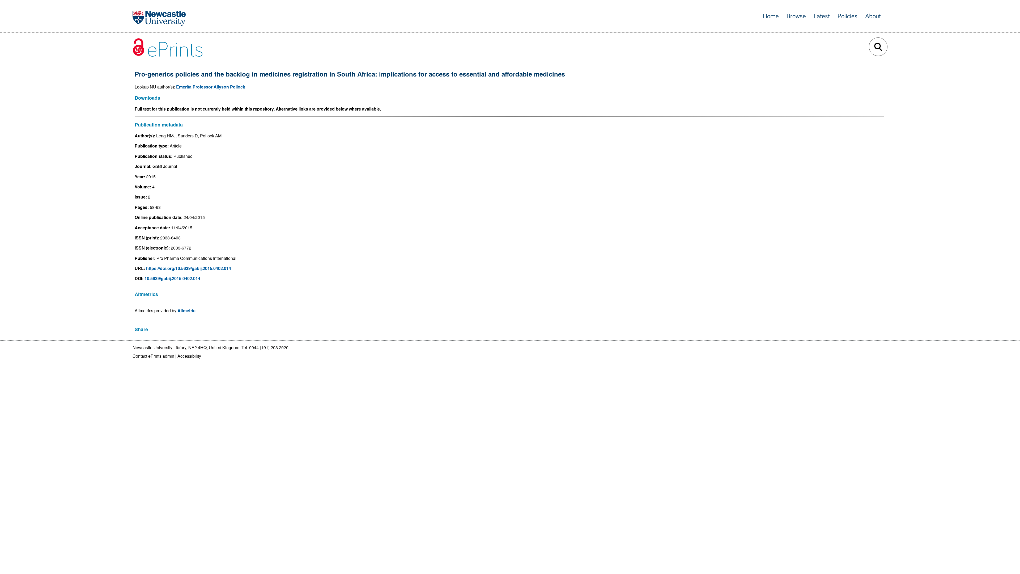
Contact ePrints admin (153, 356)
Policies (847, 16)
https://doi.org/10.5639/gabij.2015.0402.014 (188, 268)
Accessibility (189, 356)
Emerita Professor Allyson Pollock (210, 87)
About (873, 16)
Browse (796, 16)
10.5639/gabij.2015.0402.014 (172, 278)
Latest (822, 16)
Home (771, 16)
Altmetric (186, 310)
